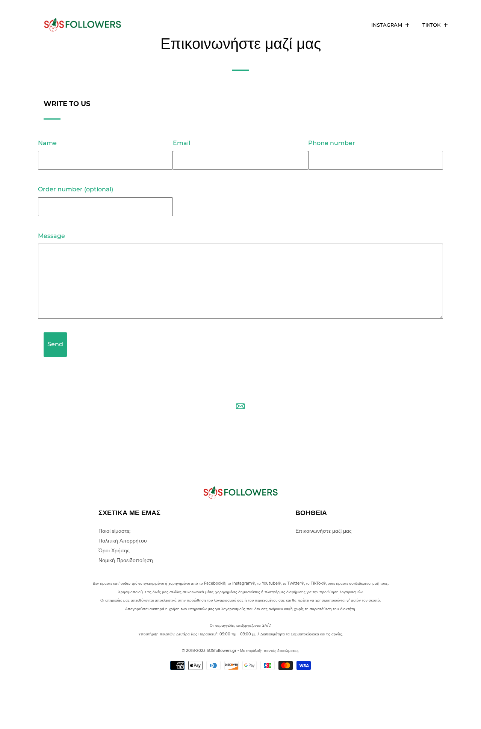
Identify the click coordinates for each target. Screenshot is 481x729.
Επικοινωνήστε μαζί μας (323, 530)
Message (51, 235)
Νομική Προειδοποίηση (125, 560)
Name (47, 143)
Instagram (387, 25)
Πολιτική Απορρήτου (122, 540)
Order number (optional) (75, 189)
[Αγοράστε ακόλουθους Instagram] (87, 25)
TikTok (432, 25)
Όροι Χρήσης (114, 550)
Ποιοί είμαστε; (114, 530)
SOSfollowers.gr (221, 650)
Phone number (331, 143)
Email (181, 143)
